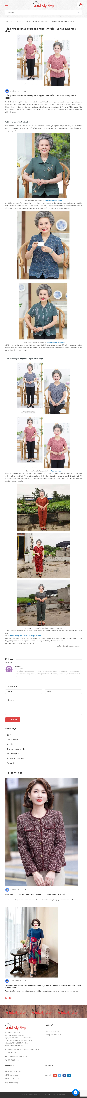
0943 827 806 (13, 1060)
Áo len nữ (10, 763)
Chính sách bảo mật (12, 1079)
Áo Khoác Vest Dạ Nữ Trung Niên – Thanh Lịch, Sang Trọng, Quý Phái (35, 894)
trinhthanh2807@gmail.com (18, 1056)
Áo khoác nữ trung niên (15, 758)
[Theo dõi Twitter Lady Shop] (59, 1075)
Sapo (63, 1094)
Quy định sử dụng (11, 1082)
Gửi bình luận (12, 719)
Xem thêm (8, 998)
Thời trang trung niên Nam (16, 749)
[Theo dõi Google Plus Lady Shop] (55, 1075)
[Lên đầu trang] (82, 1084)
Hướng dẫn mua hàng (52, 1031)
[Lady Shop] (15, 1027)
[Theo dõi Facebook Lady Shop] (64, 1075)
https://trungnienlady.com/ (72, 646)
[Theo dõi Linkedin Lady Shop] (69, 1075)
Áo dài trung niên (13, 753)
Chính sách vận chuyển (13, 1071)
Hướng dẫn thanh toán (53, 1035)
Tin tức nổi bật (13, 773)
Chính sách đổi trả (11, 1075)
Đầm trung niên (12, 739)
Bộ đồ (9, 735)
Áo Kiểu (10, 744)
